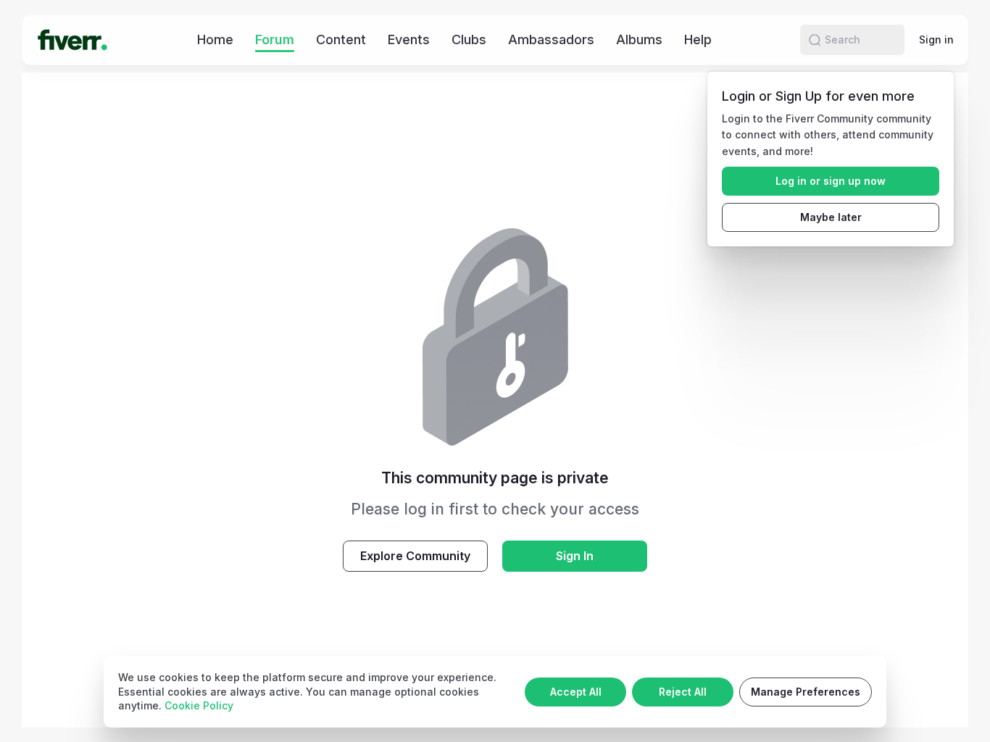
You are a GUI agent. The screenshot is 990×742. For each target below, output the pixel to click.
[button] (814, 39)
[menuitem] (215, 39)
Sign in (936, 39)
